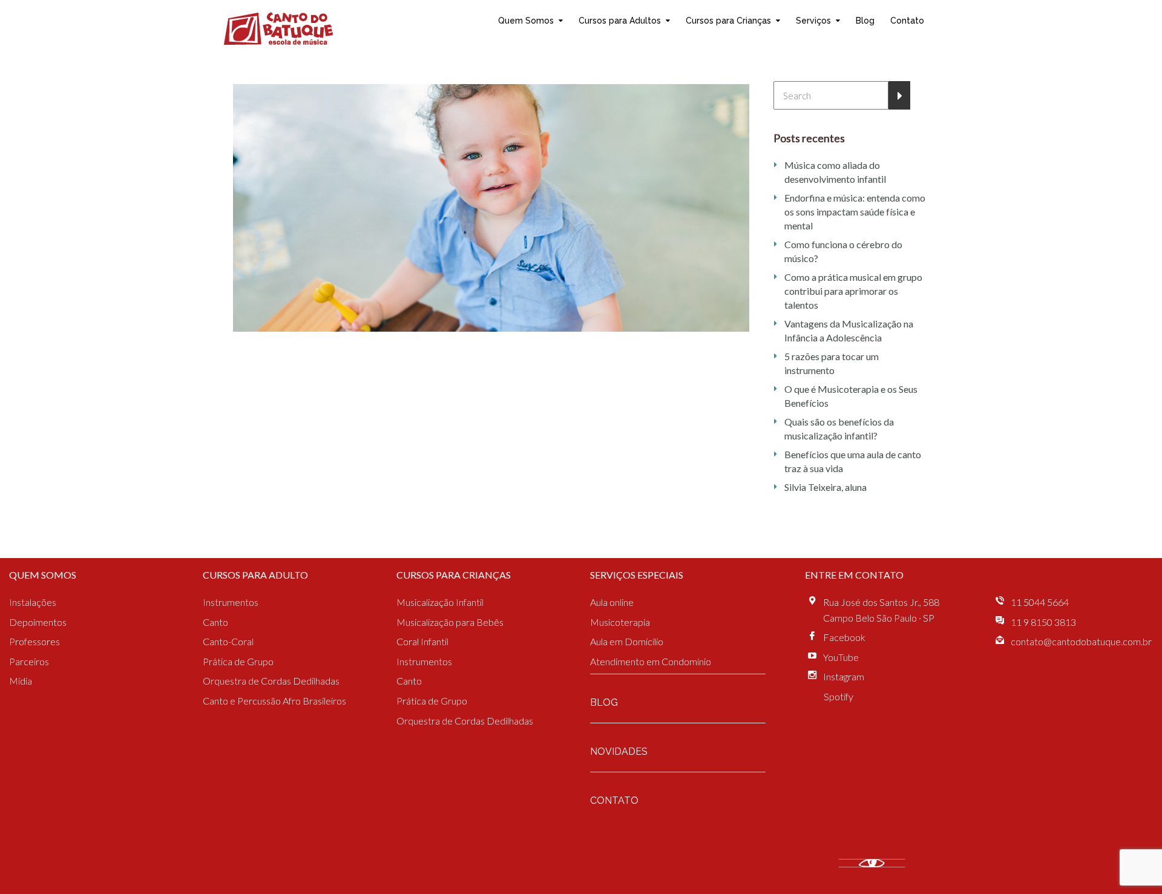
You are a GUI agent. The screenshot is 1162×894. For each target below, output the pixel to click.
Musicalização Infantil (440, 602)
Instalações (32, 602)
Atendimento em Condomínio (650, 661)
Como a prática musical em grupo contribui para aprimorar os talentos (853, 291)
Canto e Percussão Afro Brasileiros (274, 700)
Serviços (813, 20)
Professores (34, 641)
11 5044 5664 (1040, 602)
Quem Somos (526, 20)
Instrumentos (230, 602)
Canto (215, 622)
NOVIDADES (619, 751)
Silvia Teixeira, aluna (825, 487)
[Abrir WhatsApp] (1132, 863)
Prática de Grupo (238, 661)
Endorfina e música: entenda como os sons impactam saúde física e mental (854, 211)
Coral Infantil (422, 641)
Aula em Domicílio (626, 641)
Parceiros (29, 661)
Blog (865, 20)
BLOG (604, 702)
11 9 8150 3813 (1043, 622)
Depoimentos (38, 622)
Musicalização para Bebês (450, 622)
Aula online (612, 602)
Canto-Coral (228, 641)
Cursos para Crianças (728, 20)
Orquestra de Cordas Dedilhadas (271, 680)
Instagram (843, 676)
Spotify (838, 696)
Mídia (20, 680)
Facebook (844, 637)
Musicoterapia (620, 622)
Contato (907, 20)
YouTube (841, 657)
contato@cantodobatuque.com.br (1081, 641)
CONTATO (614, 800)
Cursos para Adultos (620, 20)
